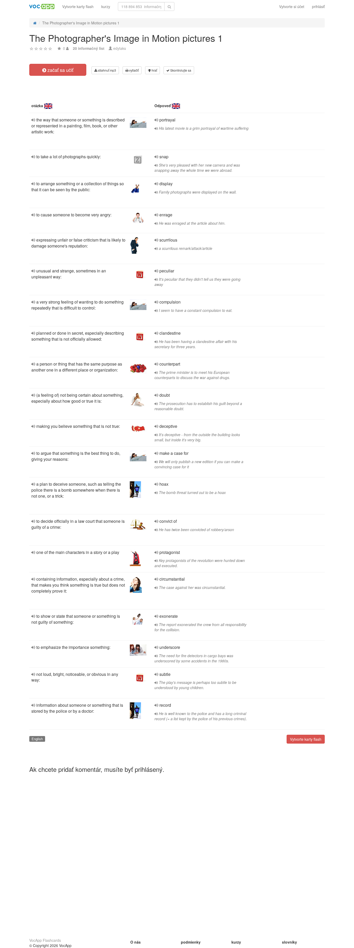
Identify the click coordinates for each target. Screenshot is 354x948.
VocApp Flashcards (45, 940)
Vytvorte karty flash (78, 6)
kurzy (105, 6)
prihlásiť (318, 6)
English (37, 738)
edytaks (119, 48)
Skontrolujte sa (180, 70)
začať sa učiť (59, 69)
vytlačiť (133, 70)
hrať (154, 70)
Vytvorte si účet (291, 6)
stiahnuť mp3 (106, 70)
